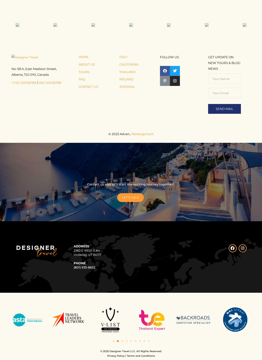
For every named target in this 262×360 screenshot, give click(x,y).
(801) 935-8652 (84, 267)
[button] (113, 341)
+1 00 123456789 (24, 83)
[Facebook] (233, 248)
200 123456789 (50, 83)
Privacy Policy (115, 355)
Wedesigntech (142, 134)
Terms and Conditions (141, 355)
